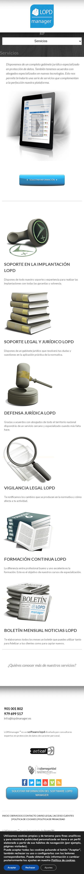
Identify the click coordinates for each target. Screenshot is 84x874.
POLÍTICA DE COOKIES (24, 819)
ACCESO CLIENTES (64, 815)
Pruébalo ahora (15, 29)
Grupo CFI (49, 830)
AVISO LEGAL (45, 815)
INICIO (5, 815)
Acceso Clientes (36, 29)
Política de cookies (63, 860)
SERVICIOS (16, 815)
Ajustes (49, 867)
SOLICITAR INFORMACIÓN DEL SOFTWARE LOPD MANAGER (42, 793)
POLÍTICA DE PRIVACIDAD (51, 819)
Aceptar (12, 867)
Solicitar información (42, 180)
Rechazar (30, 867)
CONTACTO (30, 815)
